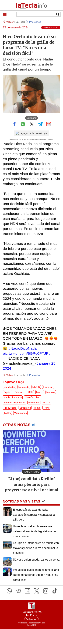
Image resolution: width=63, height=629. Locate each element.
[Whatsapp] (9, 590)
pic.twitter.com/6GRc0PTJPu (27, 353)
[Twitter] (37, 590)
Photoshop (35, 21)
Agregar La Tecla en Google (33, 133)
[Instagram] (46, 590)
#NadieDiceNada (22, 348)
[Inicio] (31, 5)
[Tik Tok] (55, 590)
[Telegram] (18, 590)
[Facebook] (27, 590)
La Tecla (20, 21)
